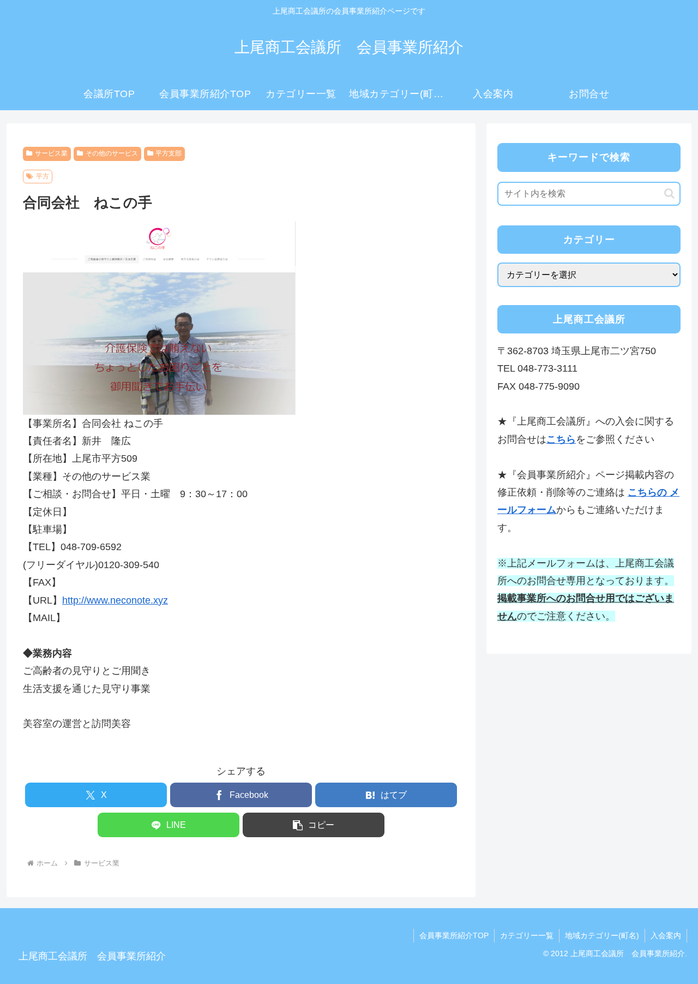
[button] (313, 825)
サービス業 (51, 153)
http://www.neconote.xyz (115, 600)
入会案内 (666, 935)
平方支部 (168, 153)
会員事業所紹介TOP (454, 935)
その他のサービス (112, 153)
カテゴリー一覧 (526, 935)
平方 (42, 176)
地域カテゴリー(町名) (602, 935)
